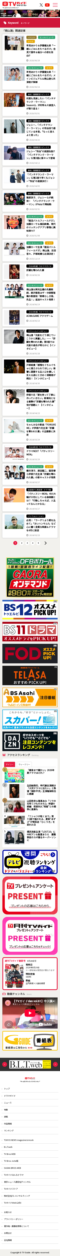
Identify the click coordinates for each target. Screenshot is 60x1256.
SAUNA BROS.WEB (12, 1168)
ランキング (9, 1130)
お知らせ (8, 1212)
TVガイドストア (11, 1188)
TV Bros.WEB (10, 1154)
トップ (7, 1088)
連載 (6, 1116)
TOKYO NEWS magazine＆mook (19, 1140)
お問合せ (8, 1233)
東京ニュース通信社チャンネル (17, 1181)
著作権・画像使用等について (16, 1226)
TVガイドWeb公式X (12, 1202)
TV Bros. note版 (11, 1160)
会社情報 (8, 1240)
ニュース (8, 1102)
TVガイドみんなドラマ (14, 1174)
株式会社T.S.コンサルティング (17, 1195)
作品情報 (8, 1123)
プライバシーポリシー (13, 1219)
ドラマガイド (10, 1095)
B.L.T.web (8, 1146)
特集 (6, 1109)
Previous (4, 1064)
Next (55, 1064)
